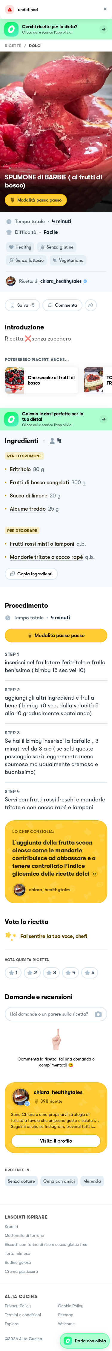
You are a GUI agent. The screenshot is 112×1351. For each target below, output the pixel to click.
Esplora (12, 1323)
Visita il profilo (56, 1141)
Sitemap (65, 1314)
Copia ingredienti (35, 574)
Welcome (66, 1323)
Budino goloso (18, 1262)
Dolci (35, 45)
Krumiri (11, 1226)
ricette (13, 45)
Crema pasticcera (21, 1271)
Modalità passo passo (39, 200)
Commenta (66, 305)
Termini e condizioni (23, 1314)
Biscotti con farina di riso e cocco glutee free (46, 1244)
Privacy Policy (18, 1305)
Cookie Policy (70, 1305)
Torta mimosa (17, 1253)
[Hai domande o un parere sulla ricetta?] (50, 1014)
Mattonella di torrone (24, 1235)
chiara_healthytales (61, 281)
